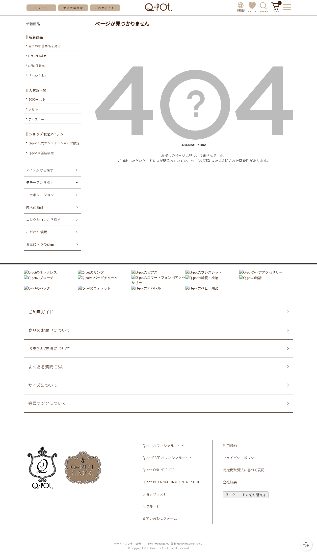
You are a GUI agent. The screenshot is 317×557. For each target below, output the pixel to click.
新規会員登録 (73, 8)
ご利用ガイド (105, 8)
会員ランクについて (47, 403)
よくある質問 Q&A (45, 367)
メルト (33, 109)
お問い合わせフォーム (159, 518)
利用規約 (230, 445)
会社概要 (230, 481)
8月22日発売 (37, 55)
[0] (275, 10)
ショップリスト (154, 494)
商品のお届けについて (49, 330)
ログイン (41, 8)
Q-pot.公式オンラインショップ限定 (53, 143)
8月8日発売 (36, 65)
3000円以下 (36, 99)
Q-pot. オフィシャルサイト (163, 445)
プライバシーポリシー (240, 457)
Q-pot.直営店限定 (41, 152)
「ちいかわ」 (38, 75)
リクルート (151, 506)
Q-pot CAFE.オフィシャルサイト (167, 457)
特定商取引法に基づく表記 (243, 469)
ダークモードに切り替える (245, 494)
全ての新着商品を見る (44, 45)
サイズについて (42, 385)
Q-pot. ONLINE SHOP (158, 469)
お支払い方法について (49, 348)
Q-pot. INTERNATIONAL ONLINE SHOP (171, 481)
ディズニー (36, 119)
